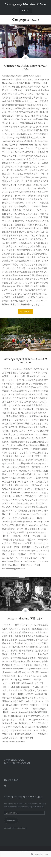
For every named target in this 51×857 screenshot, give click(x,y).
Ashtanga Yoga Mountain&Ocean (26, 4)
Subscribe (11, 820)
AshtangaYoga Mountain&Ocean (17, 762)
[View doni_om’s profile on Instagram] (5, 786)
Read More (25, 312)
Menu (26, 10)
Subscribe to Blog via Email (23, 797)
